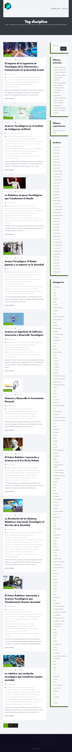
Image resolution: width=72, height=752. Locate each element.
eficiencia (19, 345)
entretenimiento (38, 210)
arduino (56, 325)
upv (55, 670)
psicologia (56, 538)
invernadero (57, 478)
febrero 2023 (57, 272)
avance (30, 136)
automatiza (56, 337)
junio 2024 (56, 224)
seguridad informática (26, 84)
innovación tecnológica (33, 144)
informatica (56, 456)
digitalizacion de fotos (59, 385)
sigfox (55, 585)
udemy (55, 641)
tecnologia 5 (57, 603)
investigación (29, 148)
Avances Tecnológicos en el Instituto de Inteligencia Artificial (24, 127)
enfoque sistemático (28, 345)
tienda (55, 632)
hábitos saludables (21, 416)
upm (55, 664)
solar (55, 594)
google (55, 441)
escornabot (56, 414)
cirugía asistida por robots (12, 614)
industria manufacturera (11, 215)
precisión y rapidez (29, 626)
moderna (56, 508)
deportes (56, 373)
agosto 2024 (57, 218)
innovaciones (34, 619)
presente (7, 475)
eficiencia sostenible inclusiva (18, 210)
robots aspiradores (10, 702)
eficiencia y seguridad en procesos (15, 535)
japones (8, 269)
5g (54, 290)
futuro (35, 213)
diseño (13, 345)
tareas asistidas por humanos (13, 552)
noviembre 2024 (58, 209)
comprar (56, 361)
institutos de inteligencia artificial (14, 148)
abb (55, 293)
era (55, 408)
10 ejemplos (57, 287)
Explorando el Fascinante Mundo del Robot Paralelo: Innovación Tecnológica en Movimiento (60, 87)
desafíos (35, 468)
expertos (39, 141)
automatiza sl (57, 340)
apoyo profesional (27, 409)
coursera (56, 370)
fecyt (55, 438)
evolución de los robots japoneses (15, 284)
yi (54, 700)
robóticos (23, 477)
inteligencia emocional (59, 475)
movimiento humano (35, 291)
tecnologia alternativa (59, 606)
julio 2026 (56, 150)
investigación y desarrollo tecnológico (16, 544)
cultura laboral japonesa (24, 277)
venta (55, 682)
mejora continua (32, 416)
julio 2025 (56, 186)
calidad (8, 342)
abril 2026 (56, 159)
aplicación (9, 136)
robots (29, 220)
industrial (56, 453)
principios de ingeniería (27, 354)
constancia (35, 411)
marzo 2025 (57, 197)
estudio (34, 141)
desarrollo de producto (59, 379)
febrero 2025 (57, 200)
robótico (35, 628)
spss (55, 600)
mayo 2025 (56, 192)
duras (55, 393)
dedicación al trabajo (11, 279)
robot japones (15, 293)
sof (54, 591)
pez (55, 523)
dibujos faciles (57, 382)
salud (55, 570)
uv (54, 673)
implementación (26, 349)
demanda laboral (36, 77)
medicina (13, 220)
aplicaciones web (58, 319)
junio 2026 (56, 153)
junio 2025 (56, 189)
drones (7, 210)
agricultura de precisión (13, 206)
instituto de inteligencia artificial (14, 146)
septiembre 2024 (58, 215)
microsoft (56, 505)
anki (55, 313)
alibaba (55, 299)
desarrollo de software (24, 80)
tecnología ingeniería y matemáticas (21, 704)
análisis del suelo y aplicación (15, 609)
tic (18, 87)
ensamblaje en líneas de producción (29, 616)
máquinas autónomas (11, 626)
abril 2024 (56, 230)
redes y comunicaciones (12, 84)
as (7, 532)
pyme (55, 541)
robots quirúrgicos (37, 220)
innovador (56, 462)
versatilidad (15, 556)
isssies (10, 60)
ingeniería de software (11, 352)
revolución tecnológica (26, 547)
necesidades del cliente (12, 354)
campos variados (11, 468)
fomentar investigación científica (14, 144)
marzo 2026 (57, 162)
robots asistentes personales (33, 699)
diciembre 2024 (58, 206)
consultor (56, 364)
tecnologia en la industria (60, 612)
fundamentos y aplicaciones (13, 349)
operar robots (15, 547)
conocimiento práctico (11, 141)
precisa (19, 220)
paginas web (57, 517)
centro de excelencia (11, 139)
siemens (56, 582)
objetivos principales (11, 151)
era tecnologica (58, 411)
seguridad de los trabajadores (14, 633)
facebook (56, 432)
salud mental (29, 418)
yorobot (56, 703)
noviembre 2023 (58, 245)
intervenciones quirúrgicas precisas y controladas (19, 624)
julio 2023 (56, 257)
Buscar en (55, 45)
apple (55, 322)
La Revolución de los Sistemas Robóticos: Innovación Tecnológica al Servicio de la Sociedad (24, 522)
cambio (29, 411)
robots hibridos (57, 564)
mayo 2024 (56, 227)
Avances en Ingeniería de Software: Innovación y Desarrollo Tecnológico (24, 333)
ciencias (56, 358)
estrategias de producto (60, 420)
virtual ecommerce (58, 685)
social (55, 588)
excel (55, 426)
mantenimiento (23, 352)
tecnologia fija (57, 615)
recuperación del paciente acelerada (16, 628)
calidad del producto (12, 687)
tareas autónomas (27, 552)
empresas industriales (59, 405)
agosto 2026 (57, 147)
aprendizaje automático (20, 136)
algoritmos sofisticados (13, 272)
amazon (56, 304)
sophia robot (57, 597)
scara (55, 576)
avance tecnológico (10, 277)
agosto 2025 (57, 183)
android (56, 310)
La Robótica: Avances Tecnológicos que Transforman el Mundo (23, 196)
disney (55, 388)
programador (57, 535)
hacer (55, 444)
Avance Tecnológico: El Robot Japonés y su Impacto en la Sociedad (24, 263)
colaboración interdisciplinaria (27, 139)
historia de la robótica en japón (33, 286)
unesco (55, 650)
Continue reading (9, 99)
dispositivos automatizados (24, 470)
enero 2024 (57, 239)
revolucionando (9, 477)
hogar (6, 619)
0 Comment (20, 60)
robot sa (56, 555)
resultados (56, 550)
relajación (21, 418)
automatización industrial (34, 274)
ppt (54, 532)
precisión (7, 293)
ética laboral (28, 281)
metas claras (8, 418)
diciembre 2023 (58, 242)
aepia (55, 296)
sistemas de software (11, 357)
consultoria (56, 367)
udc (55, 638)
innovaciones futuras (25, 215)
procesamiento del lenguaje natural (28, 151)
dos (55, 391)
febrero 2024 (57, 236)
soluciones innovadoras (11, 480)
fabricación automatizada (25, 213)
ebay (55, 396)
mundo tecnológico (58, 511)
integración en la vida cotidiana (28, 289)
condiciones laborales (27, 690)
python (55, 544)
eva (55, 423)
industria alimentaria (59, 450)
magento (56, 493)
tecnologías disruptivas (32, 156)
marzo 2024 (57, 233)
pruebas (37, 354)
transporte (8, 556)
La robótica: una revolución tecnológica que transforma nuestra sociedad (23, 677)
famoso (55, 435)
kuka (55, 484)
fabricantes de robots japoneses (14, 286)
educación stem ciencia (33, 692)
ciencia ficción (21, 468)
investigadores (38, 148)
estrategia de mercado (59, 417)
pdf (55, 520)
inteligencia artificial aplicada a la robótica (25, 542)
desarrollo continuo (10, 80)
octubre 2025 (57, 177)
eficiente (30, 210)
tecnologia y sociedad (59, 621)
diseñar (13, 470)
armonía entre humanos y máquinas (31, 272)
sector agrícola (33, 549)
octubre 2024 (57, 212)
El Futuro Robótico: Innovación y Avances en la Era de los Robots (22, 458)
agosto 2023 (57, 254)
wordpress (56, 697)
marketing (56, 496)
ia (25, 144)
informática (22, 473)
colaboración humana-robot (26, 208)
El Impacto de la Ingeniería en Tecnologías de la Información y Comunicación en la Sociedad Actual (38, 24)
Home (7, 24)
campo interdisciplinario (27, 687)
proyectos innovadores (20, 153)
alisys (55, 302)
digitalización (35, 80)
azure (55, 343)
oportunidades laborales (31, 82)
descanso (26, 414)
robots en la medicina (59, 561)
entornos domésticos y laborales (14, 281)
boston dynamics (58, 352)
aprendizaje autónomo (27, 206)
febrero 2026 (57, 165)
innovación (15, 289)
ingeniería (8, 289)
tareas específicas (24, 480)
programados (14, 475)
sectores (30, 153)
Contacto (65, 8)
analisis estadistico (58, 307)
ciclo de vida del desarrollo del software (24, 342)
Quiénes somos (55, 8)
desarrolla (8, 414)
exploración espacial (11, 213)
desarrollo (22, 141)
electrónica (36, 470)
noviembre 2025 (58, 174)
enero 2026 (57, 168)
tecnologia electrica (59, 609)
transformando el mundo (30, 554)
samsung (56, 573)
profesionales (9, 153)
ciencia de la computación (12, 690)
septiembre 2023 (58, 251)
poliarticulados (57, 529)
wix (54, 694)
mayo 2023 (56, 263)
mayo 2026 (56, 156)
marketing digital (58, 499)
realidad (32, 475)
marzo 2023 (57, 269)
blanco (55, 349)
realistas (15, 418)
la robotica (35, 218)
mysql (55, 514)
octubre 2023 (57, 248)
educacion (56, 402)
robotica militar (57, 558)
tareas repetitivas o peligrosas (13, 554)
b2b (55, 346)
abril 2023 (56, 266)
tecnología (8, 222)
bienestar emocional (11, 411)
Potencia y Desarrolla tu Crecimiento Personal (24, 400)
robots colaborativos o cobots (19, 549)
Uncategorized (10, 74)
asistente (56, 331)
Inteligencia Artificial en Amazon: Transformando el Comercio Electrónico (60, 70)
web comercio (57, 688)
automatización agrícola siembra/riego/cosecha (19, 612)
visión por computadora (11, 158)
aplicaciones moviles (59, 316)
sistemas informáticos (11, 87)
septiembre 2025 (58, 180)
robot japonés (24, 293)
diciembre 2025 (58, 171)
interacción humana (23, 291)
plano (55, 526)
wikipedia (56, 691)
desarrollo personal (17, 414)
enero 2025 (57, 203)
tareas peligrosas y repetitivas (32, 633)
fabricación (56, 429)
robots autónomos (22, 702)
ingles (55, 459)
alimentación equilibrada (13, 409)
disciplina (7, 82)
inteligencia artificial (11, 218)
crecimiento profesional (23, 77)
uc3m (55, 635)
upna (55, 667)
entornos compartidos (11, 537)
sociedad (7, 704)
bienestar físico (21, 411)
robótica (24, 220)
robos (55, 553)
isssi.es (8, 13)
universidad (57, 653)
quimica (56, 547)
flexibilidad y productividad (13, 540)
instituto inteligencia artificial (15, 133)
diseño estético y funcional (33, 279)
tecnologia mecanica (59, 618)
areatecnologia (57, 328)
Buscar (63, 48)
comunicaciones (11, 77)
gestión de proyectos (17, 82)
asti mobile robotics (58, 334)
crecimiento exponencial (16, 532)
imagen (55, 447)
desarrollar (27, 532)
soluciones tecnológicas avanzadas (15, 156)
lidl (54, 490)
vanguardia (56, 676)
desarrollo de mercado (59, 376)
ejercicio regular (10, 416)
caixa (55, 355)
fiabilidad (25, 347)
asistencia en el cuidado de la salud (15, 274)
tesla (55, 629)
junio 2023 (56, 260)
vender (55, 679)
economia (56, 399)
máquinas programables (35, 544)
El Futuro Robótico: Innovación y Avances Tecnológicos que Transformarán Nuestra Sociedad (22, 599)
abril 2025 (56, 195)
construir (29, 468)
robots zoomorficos (58, 567)
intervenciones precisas (25, 218)
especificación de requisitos (13, 347)
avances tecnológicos (11, 208)
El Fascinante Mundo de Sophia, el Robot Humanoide (60, 77)
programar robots (24, 475)
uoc (55, 661)
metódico (31, 352)
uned (55, 647)
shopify (55, 579)
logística (7, 220)
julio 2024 (56, 221)
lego (55, 487)
